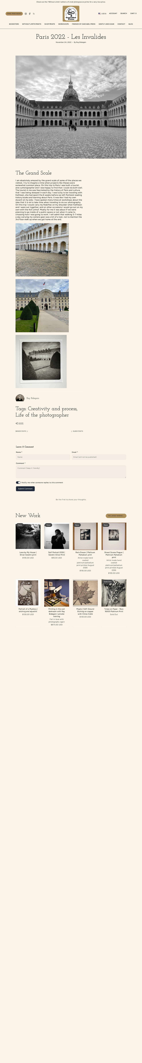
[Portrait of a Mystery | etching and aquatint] (28, 592)
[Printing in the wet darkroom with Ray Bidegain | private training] (56, 592)
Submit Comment (25, 489)
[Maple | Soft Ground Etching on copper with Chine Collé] (85, 592)
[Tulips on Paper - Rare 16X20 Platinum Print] (114, 592)
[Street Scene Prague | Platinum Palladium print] (114, 536)
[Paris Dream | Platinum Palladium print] (85, 536)
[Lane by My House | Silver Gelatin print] (28, 536)
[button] (50, 24)
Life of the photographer (42, 415)
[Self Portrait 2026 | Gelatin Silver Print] (56, 536)
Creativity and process (52, 409)
